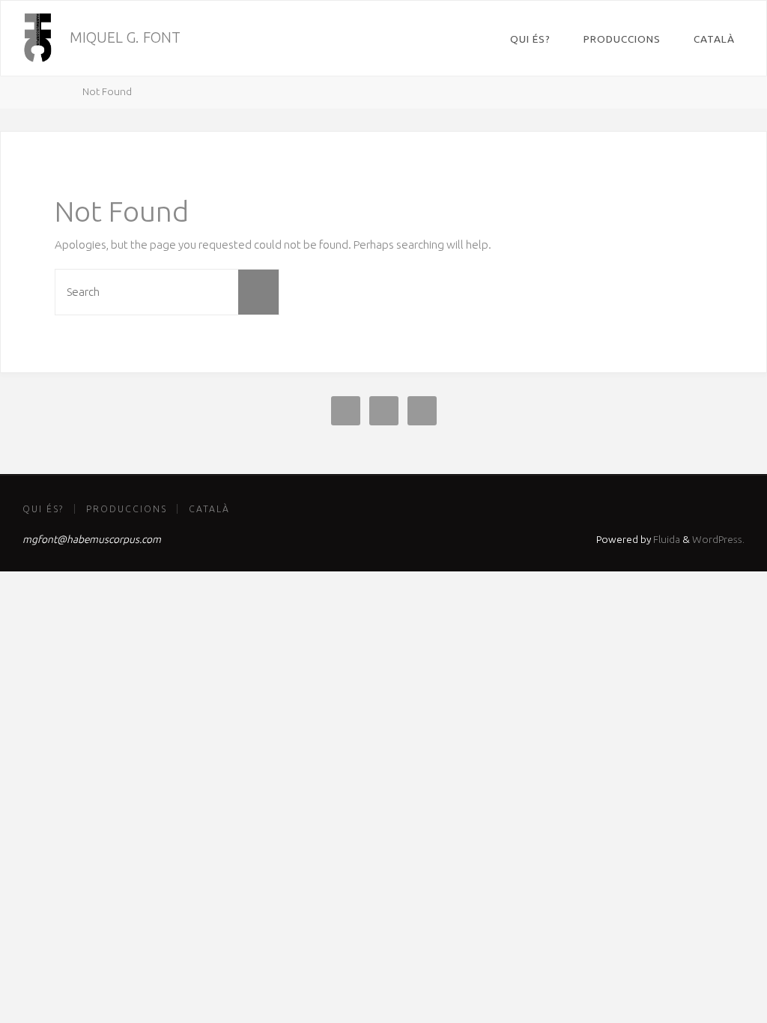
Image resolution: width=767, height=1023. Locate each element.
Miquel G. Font (125, 37)
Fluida (665, 539)
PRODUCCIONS (126, 509)
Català (209, 509)
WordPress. (718, 539)
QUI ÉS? (43, 509)
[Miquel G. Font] (37, 37)
